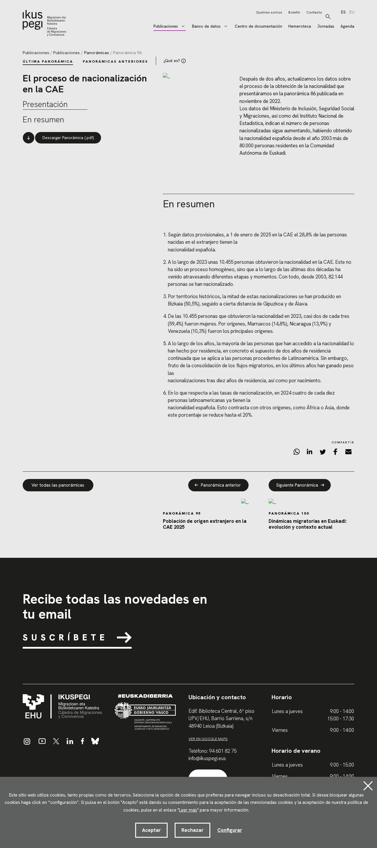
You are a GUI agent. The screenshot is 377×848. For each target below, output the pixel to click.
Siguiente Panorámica (297, 485)
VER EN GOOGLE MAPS (208, 738)
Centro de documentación (258, 26)
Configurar (229, 830)
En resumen (43, 120)
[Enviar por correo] (348, 453)
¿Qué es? (171, 60)
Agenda (347, 26)
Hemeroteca (299, 26)
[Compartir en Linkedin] (309, 453)
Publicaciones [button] (165, 26)
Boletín (294, 12)
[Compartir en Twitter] (322, 453)
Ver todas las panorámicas (58, 485)
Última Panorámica (48, 61)
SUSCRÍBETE (65, 637)
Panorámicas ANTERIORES (115, 61)
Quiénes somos (269, 12)
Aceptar (151, 830)
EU (351, 12)
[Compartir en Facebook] (335, 453)
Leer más (188, 810)
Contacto (314, 12)
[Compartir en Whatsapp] (296, 453)
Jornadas (325, 26)
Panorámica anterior (221, 485)
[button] (328, 16)
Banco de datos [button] (206, 26)
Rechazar (192, 830)
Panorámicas (96, 52)
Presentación (45, 104)
